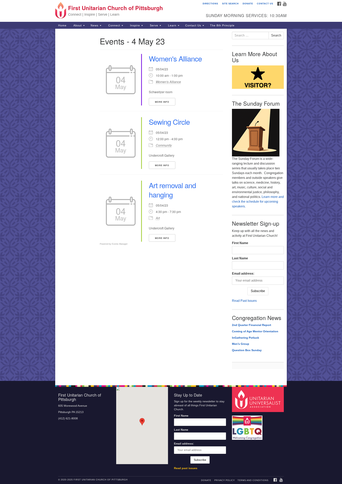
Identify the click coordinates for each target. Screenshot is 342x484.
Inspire (135, 25)
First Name (240, 243)
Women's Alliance (175, 58)
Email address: (243, 273)
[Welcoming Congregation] (248, 425)
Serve (154, 25)
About (77, 25)
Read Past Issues (244, 300)
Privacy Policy (224, 480)
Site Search (230, 3)
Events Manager (120, 244)
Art (158, 218)
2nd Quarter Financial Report (251, 325)
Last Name (240, 258)
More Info (162, 101)
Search (276, 35)
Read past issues (185, 468)
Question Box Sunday (247, 350)
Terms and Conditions (253, 480)
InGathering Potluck (245, 337)
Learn (172, 25)
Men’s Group (240, 343)
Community (164, 145)
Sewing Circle (169, 122)
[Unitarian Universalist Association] (258, 399)
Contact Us (265, 3)
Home (62, 25)
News (95, 25)
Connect (114, 25)
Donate (248, 3)
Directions (210, 3)
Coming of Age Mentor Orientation (255, 331)
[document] (171, 205)
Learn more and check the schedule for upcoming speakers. (258, 201)
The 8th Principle (222, 25)
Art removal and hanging (172, 189)
